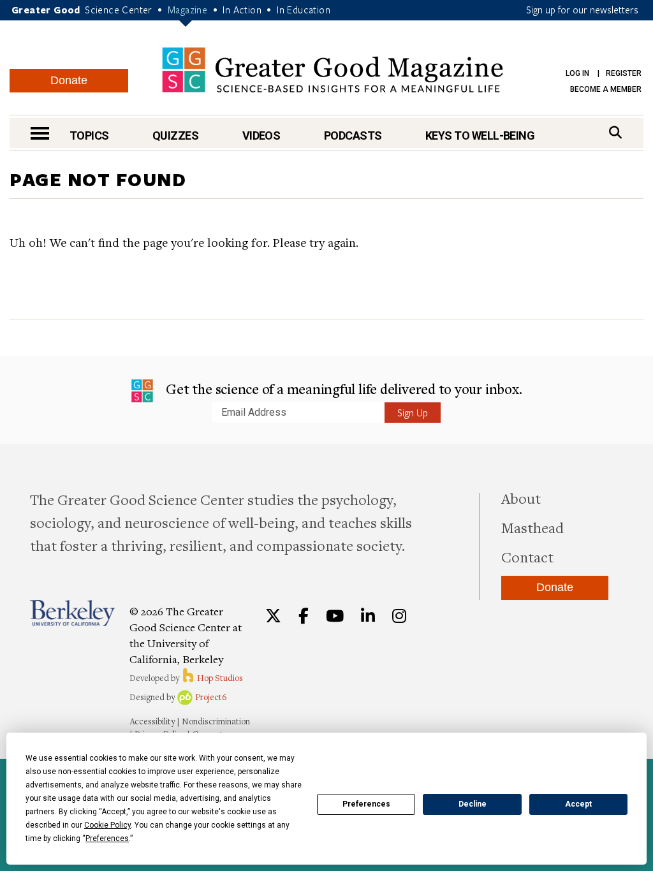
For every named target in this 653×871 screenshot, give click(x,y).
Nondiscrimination (216, 721)
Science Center (118, 9)
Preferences (366, 804)
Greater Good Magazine (332, 69)
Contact (527, 556)
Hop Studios (219, 678)
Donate (68, 80)
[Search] (615, 132)
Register (624, 73)
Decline (473, 804)
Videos (261, 135)
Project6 (210, 697)
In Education (303, 9)
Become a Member (606, 89)
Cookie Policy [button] (107, 825)
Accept (578, 804)
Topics (89, 135)
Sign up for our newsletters (582, 9)
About (521, 498)
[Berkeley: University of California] (72, 613)
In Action (242, 9)
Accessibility (152, 721)
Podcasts (353, 135)
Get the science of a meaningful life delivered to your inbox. (342, 388)
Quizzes (175, 135)
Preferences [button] (107, 838)
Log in (577, 73)
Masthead (532, 527)
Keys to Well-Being (479, 135)
